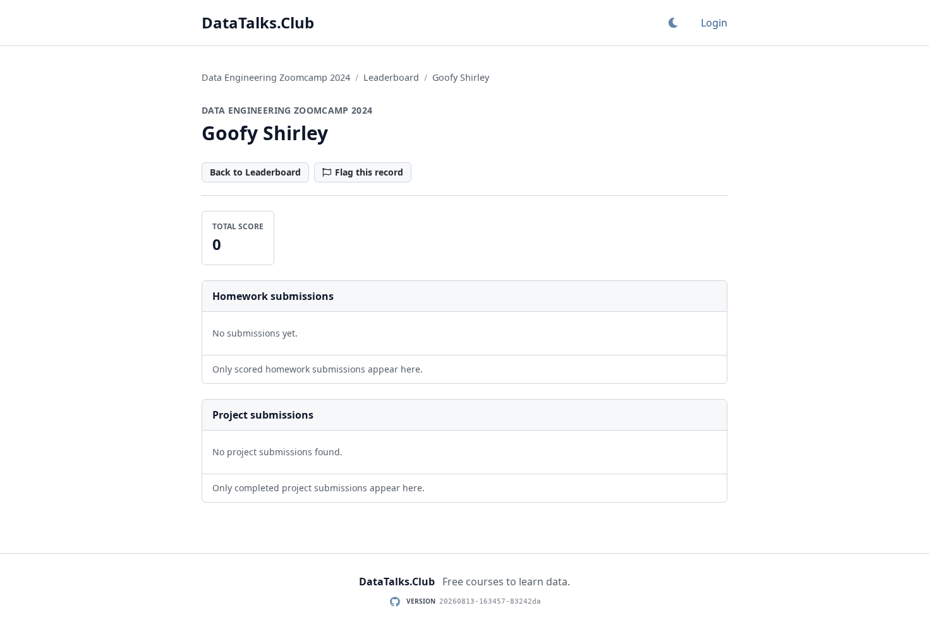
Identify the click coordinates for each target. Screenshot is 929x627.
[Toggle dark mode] (673, 23)
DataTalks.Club (258, 23)
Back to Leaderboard (255, 172)
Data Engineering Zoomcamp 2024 (276, 77)
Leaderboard (391, 77)
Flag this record (369, 172)
